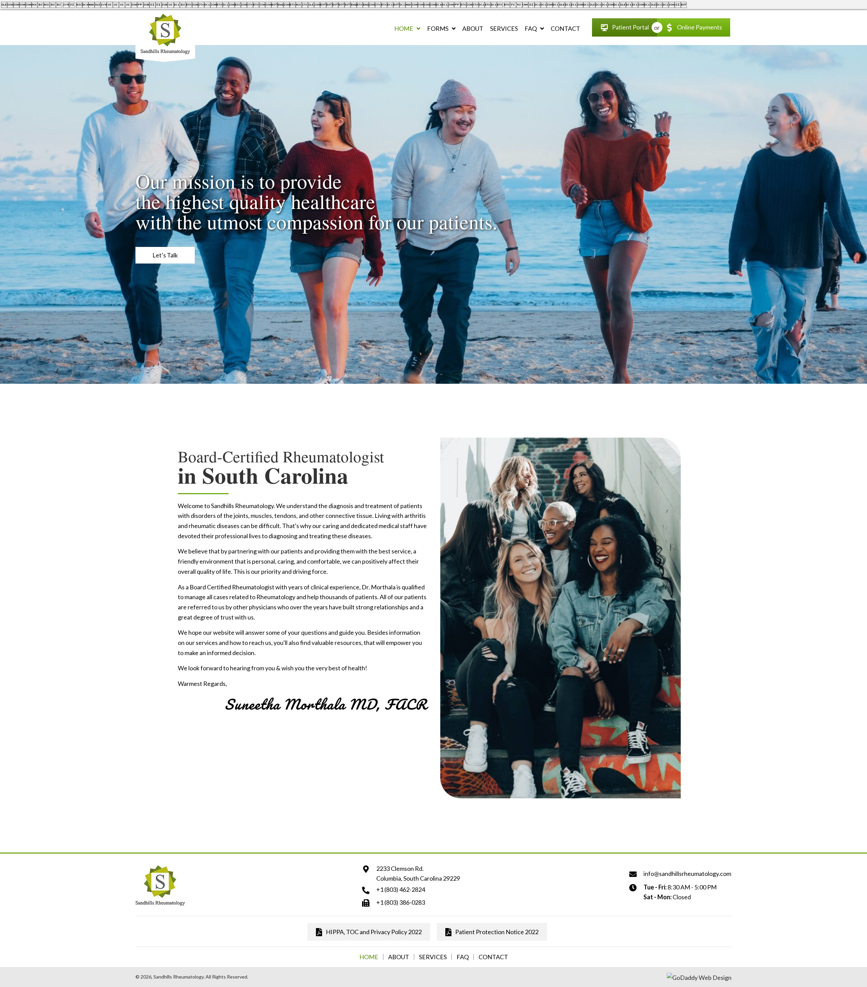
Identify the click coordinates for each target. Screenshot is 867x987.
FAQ (463, 957)
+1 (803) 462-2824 (400, 889)
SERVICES (433, 957)
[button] (165, 255)
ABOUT (398, 957)
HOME (368, 957)
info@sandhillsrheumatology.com (687, 873)
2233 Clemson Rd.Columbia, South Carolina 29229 (418, 873)
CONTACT (493, 957)
